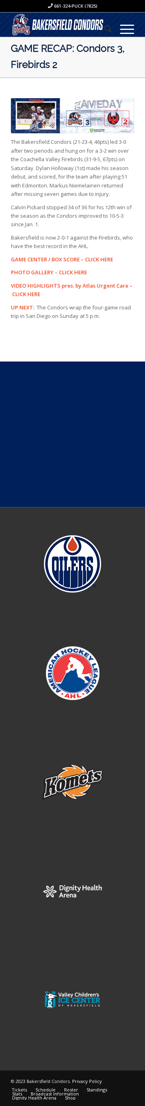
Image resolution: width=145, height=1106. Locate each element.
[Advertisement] (72, 434)
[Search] (104, 29)
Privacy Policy (87, 1081)
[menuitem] (104, 29)
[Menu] (123, 29)
